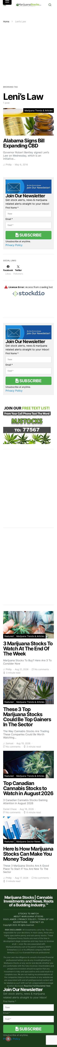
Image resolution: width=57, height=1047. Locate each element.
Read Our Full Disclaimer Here (37, 986)
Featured (9, 636)
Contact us (37, 922)
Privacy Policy (14, 245)
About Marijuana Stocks (29, 916)
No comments (42, 669)
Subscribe (29, 235)
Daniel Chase (10, 809)
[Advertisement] (28, 53)
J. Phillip (7, 164)
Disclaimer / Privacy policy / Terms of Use (28, 919)
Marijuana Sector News (28, 841)
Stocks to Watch (28, 913)
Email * (9, 219)
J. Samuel (8, 743)
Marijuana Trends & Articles (39, 110)
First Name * (12, 207)
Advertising (20, 922)
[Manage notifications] (8, 1038)
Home (6, 21)
